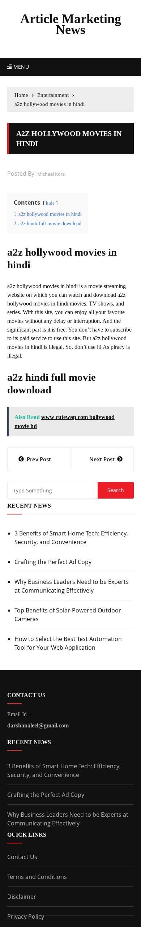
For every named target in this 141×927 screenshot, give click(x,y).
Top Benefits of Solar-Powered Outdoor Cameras (67, 614)
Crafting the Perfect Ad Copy (52, 562)
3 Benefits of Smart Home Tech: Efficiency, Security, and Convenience (71, 537)
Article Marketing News (70, 24)
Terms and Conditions (37, 877)
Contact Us (22, 857)
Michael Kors (51, 174)
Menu (20, 66)
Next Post (102, 459)
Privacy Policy (25, 916)
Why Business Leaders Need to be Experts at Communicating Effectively (71, 586)
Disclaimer (21, 897)
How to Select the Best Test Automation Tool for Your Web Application (68, 643)
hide (50, 203)
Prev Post (39, 459)
